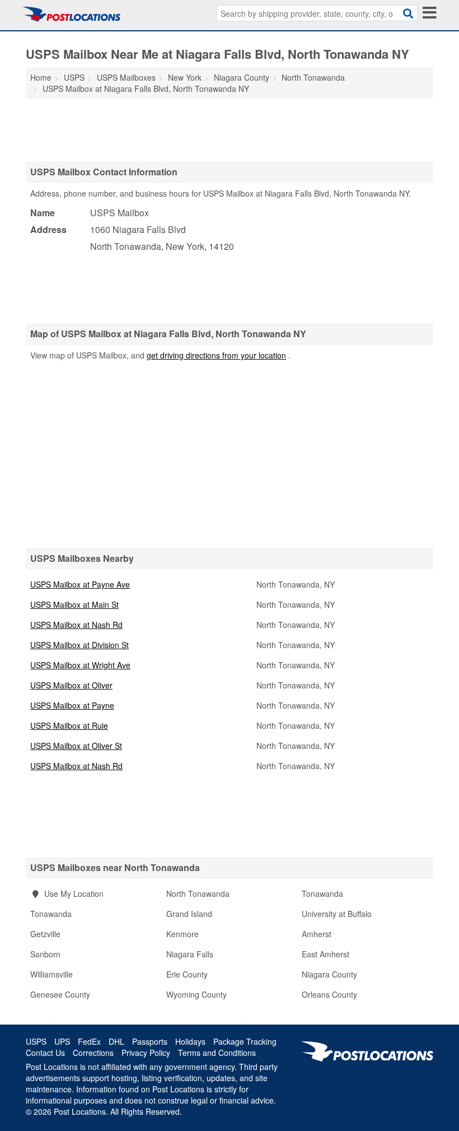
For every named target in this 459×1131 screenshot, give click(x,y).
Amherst (316, 933)
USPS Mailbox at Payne (72, 705)
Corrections (93, 1052)
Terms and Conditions (217, 1052)
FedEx (89, 1041)
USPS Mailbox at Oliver (71, 685)
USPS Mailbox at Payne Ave (80, 584)
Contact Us (45, 1052)
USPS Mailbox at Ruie (69, 725)
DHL (116, 1041)
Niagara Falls (189, 954)
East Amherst (325, 954)
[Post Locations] (71, 14)
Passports (149, 1041)
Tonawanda (322, 893)
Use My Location (73, 893)
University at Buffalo (337, 913)
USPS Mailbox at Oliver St (76, 745)
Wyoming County (196, 994)
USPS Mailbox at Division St (79, 644)
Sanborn (45, 954)
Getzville (45, 933)
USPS (36, 1041)
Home (40, 77)
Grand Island (189, 913)
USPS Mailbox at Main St (74, 604)
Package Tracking (245, 1041)
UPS (62, 1041)
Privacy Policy (145, 1052)
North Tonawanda (198, 893)
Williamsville (51, 974)
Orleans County (329, 994)
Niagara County (329, 974)
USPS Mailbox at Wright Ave (80, 665)
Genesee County (60, 994)
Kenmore (182, 933)
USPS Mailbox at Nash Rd (76, 624)
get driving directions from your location (216, 355)
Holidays (190, 1041)
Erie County (187, 974)
